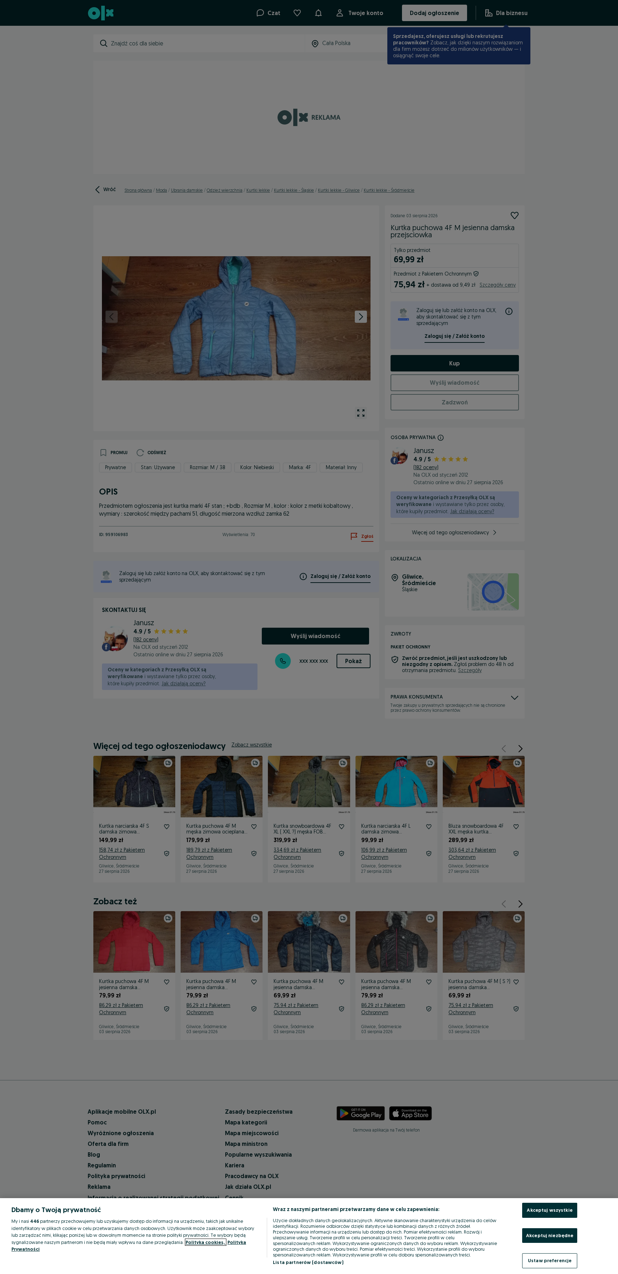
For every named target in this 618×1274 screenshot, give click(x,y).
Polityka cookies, (206, 1242)
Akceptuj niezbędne (549, 1235)
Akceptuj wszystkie (549, 1210)
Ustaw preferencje (550, 1260)
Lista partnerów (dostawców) (308, 1262)
